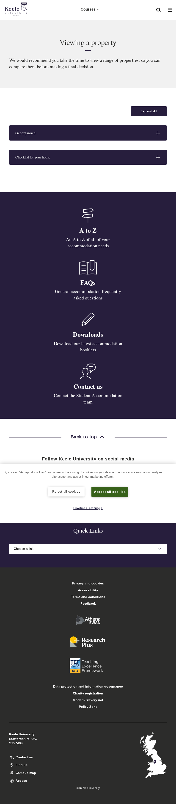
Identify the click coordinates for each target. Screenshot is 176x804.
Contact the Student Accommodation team (88, 398)
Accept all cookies (110, 492)
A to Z (88, 230)
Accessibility (88, 590)
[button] (158, 9)
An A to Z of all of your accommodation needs (88, 242)
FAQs (88, 282)
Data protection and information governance (88, 686)
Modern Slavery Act (88, 700)
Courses (88, 9)
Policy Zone (88, 706)
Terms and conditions (88, 597)
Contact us (88, 386)
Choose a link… (25, 548)
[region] (88, 493)
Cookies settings (88, 508)
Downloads (88, 334)
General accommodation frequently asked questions (88, 294)
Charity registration (88, 693)
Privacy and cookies (88, 583)
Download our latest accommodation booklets (88, 346)
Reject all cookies (66, 491)
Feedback (88, 603)
